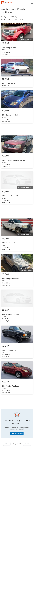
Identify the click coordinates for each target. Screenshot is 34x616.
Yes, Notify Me (17, 433)
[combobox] (15, 19)
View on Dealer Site (23, 39)
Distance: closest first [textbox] (14, 19)
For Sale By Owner (26, 270)
